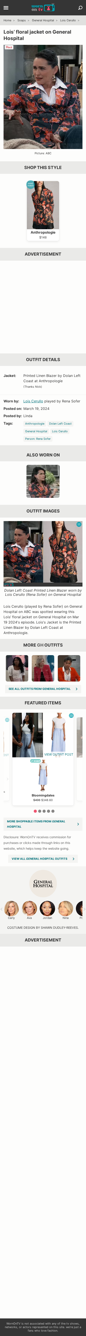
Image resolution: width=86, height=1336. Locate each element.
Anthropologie (34, 423)
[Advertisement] (43, 307)
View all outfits (39, 858)
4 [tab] (48, 811)
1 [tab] (35, 811)
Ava (29, 918)
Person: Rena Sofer (38, 438)
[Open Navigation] (6, 8)
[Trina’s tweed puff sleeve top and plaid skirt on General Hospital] (17, 668)
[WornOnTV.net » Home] (43, 8)
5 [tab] (52, 811)
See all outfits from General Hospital (40, 689)
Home (7, 20)
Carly (11, 918)
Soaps (21, 20)
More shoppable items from (36, 824)
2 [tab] (39, 811)
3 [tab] (44, 811)
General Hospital (43, 20)
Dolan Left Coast (60, 423)
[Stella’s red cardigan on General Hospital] (69, 668)
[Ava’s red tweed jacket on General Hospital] (43, 668)
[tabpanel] (43, 759)
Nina (66, 918)
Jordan (47, 918)
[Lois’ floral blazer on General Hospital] (43, 481)
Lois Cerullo (68, 20)
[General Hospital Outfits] (43, 883)
